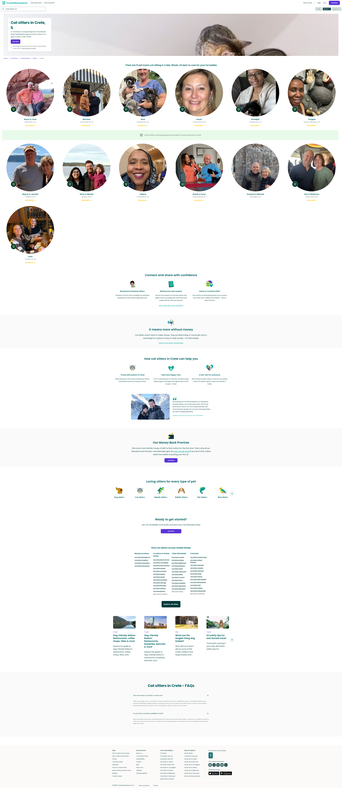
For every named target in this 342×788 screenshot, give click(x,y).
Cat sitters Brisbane (178, 566)
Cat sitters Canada (196, 568)
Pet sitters (163, 753)
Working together (141, 773)
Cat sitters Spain (195, 574)
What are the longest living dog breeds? (185, 638)
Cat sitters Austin (159, 577)
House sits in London (190, 759)
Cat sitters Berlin (177, 574)
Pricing (114, 759)
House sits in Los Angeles (192, 765)
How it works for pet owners (120, 753)
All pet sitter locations (167, 779)
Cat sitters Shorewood (142, 566)
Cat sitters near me (166, 756)
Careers (138, 762)
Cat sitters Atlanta (159, 588)
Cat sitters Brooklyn (159, 585)
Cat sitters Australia (197, 565)
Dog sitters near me (166, 759)
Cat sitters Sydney (178, 560)
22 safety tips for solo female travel (216, 637)
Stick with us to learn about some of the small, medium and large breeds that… (184, 650)
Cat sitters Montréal (178, 589)
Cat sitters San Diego (160, 580)
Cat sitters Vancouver (179, 572)
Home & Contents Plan (119, 767)
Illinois (35, 58)
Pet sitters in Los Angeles (168, 767)
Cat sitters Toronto (178, 577)
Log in (325, 3)
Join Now (334, 3)
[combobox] (23, 9)
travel (115, 632)
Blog (137, 765)
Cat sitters (14, 58)
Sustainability (140, 759)
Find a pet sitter (36, 3)
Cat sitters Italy (195, 585)
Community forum (142, 756)
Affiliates (139, 770)
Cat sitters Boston (159, 591)
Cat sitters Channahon (142, 563)
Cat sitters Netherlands (198, 582)
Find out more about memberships (171, 343)
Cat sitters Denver (159, 574)
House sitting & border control (121, 770)
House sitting (188, 753)
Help (319, 3)
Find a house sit (49, 3)
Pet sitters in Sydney (166, 770)
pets (176, 632)
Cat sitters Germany (197, 571)
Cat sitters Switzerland (198, 591)
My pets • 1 (326, 9)
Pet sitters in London (166, 762)
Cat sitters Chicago (159, 583)
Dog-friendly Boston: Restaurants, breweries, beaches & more (154, 641)
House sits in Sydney (190, 767)
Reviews (114, 773)
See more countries (197, 594)
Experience (336, 9)
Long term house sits (191, 756)
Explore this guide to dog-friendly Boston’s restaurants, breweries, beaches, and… (154, 656)
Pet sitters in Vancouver (167, 776)
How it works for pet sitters (120, 756)
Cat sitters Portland (159, 571)
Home (6, 58)
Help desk (115, 765)
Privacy (155, 785)
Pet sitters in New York (167, 765)
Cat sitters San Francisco (161, 565)
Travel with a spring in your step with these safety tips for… (216, 646)
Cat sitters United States (198, 557)
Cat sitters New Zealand (198, 579)
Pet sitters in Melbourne (167, 773)
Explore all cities (171, 604)
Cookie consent (117, 776)
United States (25, 58)
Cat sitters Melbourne (179, 563)
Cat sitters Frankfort (141, 560)
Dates (319, 9)
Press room (139, 767)
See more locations (160, 594)
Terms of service (144, 785)
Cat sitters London (178, 557)
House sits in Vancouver (191, 773)
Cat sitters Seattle (159, 568)
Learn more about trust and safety (171, 305)
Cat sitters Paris (177, 580)
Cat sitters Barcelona (179, 586)
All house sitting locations (192, 776)
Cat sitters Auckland (178, 583)
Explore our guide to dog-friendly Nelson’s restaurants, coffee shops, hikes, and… (123, 650)
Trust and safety (117, 762)
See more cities (177, 592)
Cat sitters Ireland (196, 588)
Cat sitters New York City (161, 560)
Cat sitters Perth (177, 569)
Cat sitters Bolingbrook (142, 557)
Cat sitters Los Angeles (160, 563)
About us (139, 753)
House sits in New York (191, 762)
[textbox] (23, 9)
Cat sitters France (196, 577)
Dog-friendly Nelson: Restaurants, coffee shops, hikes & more (124, 638)
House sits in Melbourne (191, 770)
